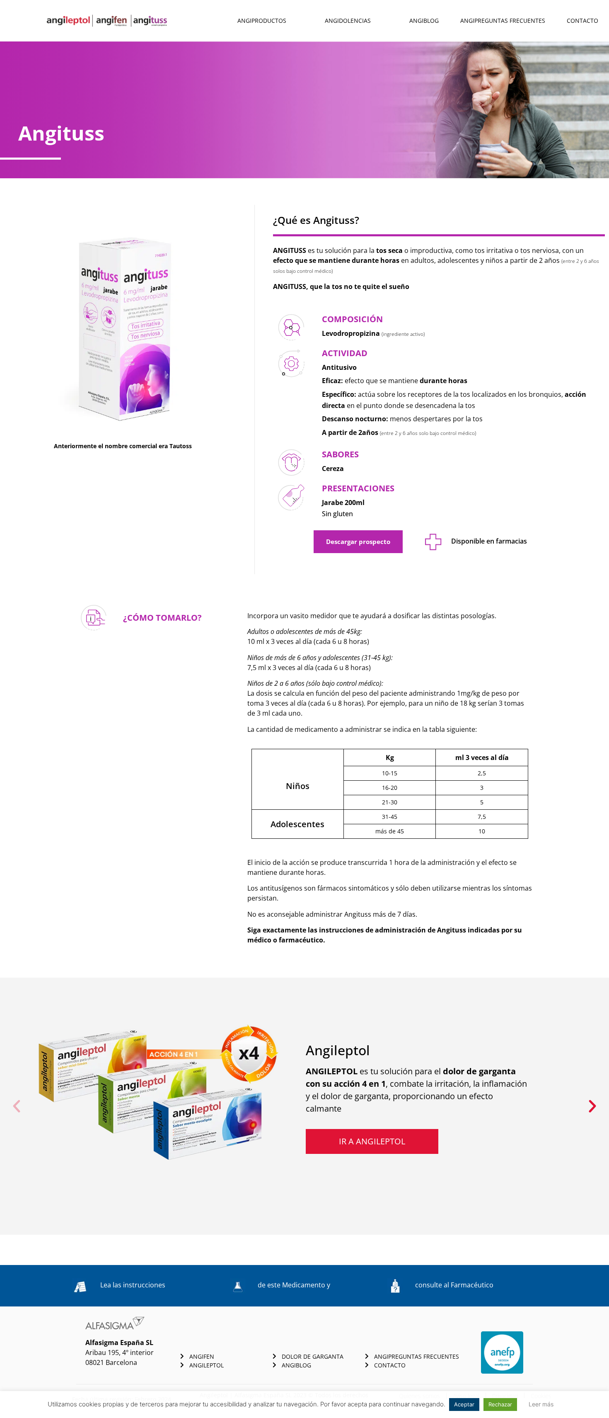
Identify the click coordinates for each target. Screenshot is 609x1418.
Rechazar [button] (500, 1404)
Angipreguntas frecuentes (502, 20)
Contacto (582, 20)
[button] (16, 1106)
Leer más (541, 1404)
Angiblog (424, 20)
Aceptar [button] (464, 1404)
